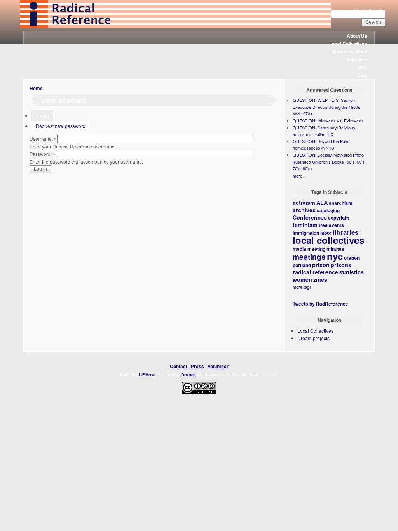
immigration (306, 232)
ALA (322, 202)
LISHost (147, 374)
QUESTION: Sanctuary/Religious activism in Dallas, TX (324, 131)
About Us (357, 35)
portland (302, 265)
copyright (338, 217)
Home (36, 88)
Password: (42, 153)
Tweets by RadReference (320, 303)
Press (197, 366)
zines (320, 279)
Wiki (362, 67)
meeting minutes (325, 248)
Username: (43, 138)
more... (299, 176)
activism (304, 202)
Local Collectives (348, 43)
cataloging (328, 210)
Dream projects (313, 338)
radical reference (315, 272)
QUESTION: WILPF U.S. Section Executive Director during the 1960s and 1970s (326, 107)
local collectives (328, 239)
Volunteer (356, 59)
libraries (345, 232)
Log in (42, 115)
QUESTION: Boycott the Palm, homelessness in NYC (322, 144)
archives (304, 210)
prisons (341, 265)
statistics (351, 272)
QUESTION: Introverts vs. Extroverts (328, 120)
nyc (335, 255)
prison (321, 265)
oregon (352, 257)
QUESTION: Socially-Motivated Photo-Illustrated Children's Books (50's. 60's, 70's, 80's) (329, 161)
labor (326, 232)
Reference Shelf (349, 51)
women (302, 279)
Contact (178, 366)
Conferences (310, 217)
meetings (309, 256)
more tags (302, 287)
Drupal (188, 374)
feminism (305, 225)
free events (331, 225)
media (299, 248)
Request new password (61, 125)
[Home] (175, 26)
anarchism (341, 202)
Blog (362, 75)
